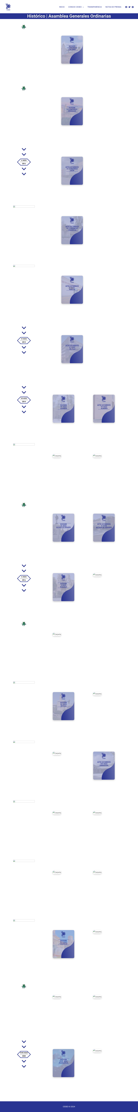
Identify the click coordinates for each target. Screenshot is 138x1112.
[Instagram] (133, 7)
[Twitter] (129, 7)
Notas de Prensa (113, 7)
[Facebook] (126, 7)
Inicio (62, 7)
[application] (83, 7)
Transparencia (94, 7)
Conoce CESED (75, 7)
